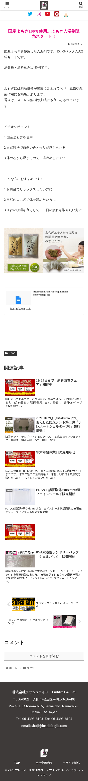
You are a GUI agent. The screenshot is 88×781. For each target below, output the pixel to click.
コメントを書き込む (44, 656)
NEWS (12, 353)
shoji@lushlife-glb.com (49, 725)
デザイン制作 (71, 763)
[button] (79, 513)
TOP (17, 763)
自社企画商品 (44, 763)
